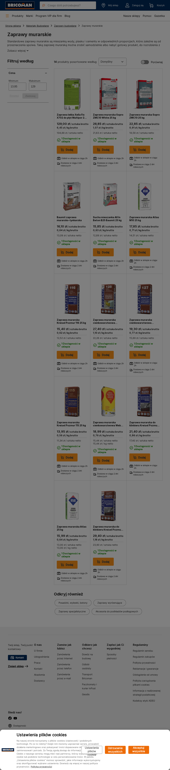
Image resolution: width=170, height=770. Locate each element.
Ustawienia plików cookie (92, 750)
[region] (85, 750)
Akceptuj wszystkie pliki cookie (138, 750)
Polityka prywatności (41, 766)
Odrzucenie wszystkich (115, 749)
